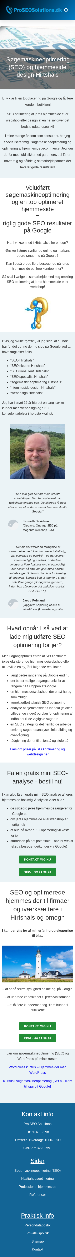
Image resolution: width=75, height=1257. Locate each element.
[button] (66, 10)
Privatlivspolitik (37, 1233)
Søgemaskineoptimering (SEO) (37, 1170)
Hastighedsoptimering (37, 1178)
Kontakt (37, 1249)
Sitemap (37, 1241)
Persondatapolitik (37, 1225)
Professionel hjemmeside (37, 1187)
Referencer (37, 1194)
